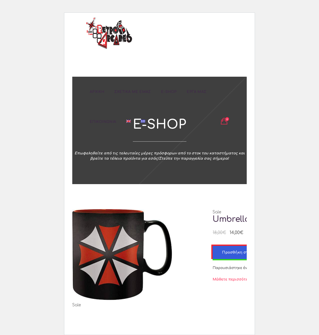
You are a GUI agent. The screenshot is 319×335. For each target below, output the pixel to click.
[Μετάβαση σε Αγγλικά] (128, 122)
